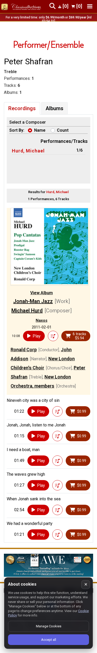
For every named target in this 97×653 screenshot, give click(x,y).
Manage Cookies (48, 626)
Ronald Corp (24, 349)
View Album (41, 292)
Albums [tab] (54, 108)
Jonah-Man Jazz (33, 301)
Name (40, 130)
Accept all (48, 640)
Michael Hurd (27, 310)
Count (63, 130)
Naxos (41, 320)
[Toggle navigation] (90, 6)
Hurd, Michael (28, 150)
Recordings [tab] (22, 108)
